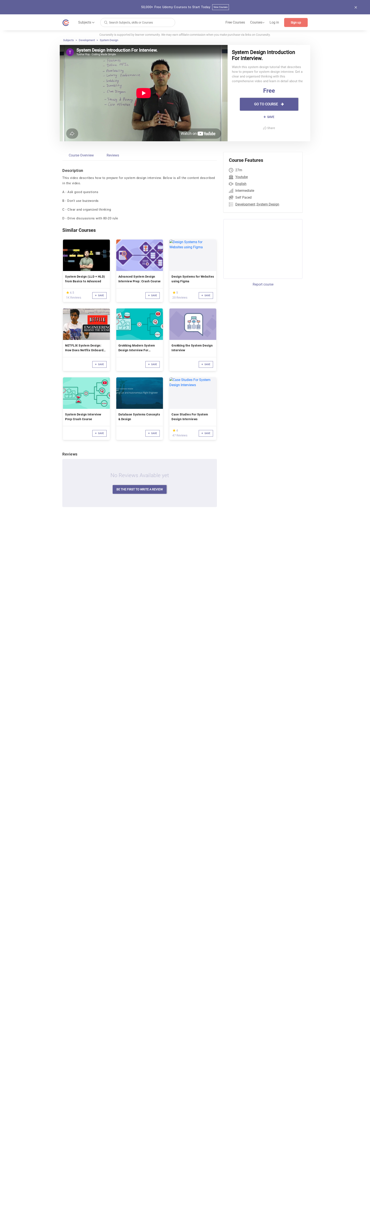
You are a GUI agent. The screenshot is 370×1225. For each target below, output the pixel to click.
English (240, 184)
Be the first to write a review (139, 489)
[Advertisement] (259, 248)
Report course (263, 284)
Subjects (68, 40)
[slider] (67, 292)
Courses (257, 22)
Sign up (296, 22)
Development (87, 40)
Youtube (241, 177)
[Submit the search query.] (106, 22)
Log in (274, 22)
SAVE (270, 117)
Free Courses (235, 22)
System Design (109, 40)
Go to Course (266, 104)
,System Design (267, 204)
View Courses (220, 7)
